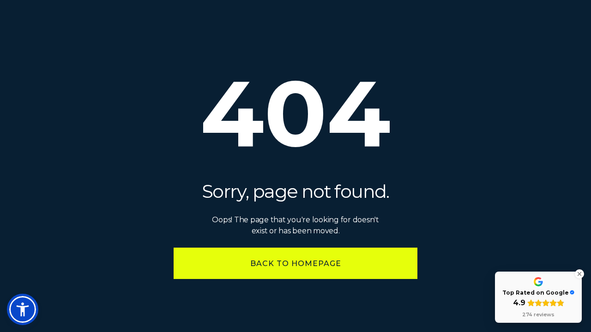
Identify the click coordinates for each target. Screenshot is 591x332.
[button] (22, 309)
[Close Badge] (579, 274)
